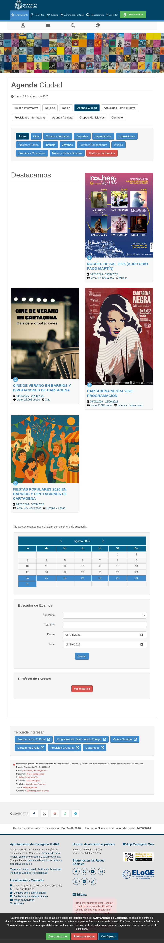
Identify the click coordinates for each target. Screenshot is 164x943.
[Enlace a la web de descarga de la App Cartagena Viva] (138, 854)
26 (65, 578)
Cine (36, 136)
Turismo (54, 15)
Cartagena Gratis (29, 747)
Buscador (113, 15)
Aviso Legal (29, 869)
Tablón (66, 107)
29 (117, 578)
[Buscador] (73, 25)
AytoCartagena (33, 780)
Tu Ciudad (39, 15)
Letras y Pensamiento (93, 144)
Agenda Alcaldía (62, 117)
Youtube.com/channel (36, 784)
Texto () (49, 624)
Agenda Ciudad (87, 107)
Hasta (51, 644)
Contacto (117, 117)
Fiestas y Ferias (28, 144)
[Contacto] (98, 25)
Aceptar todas (58, 936)
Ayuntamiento (21, 15)
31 (27, 584)
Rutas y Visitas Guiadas (67, 153)
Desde (51, 634)
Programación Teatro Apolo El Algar (80, 739)
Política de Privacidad (49, 869)
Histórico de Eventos (102, 153)
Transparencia (97, 15)
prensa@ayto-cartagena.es (35, 770)
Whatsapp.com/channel (38, 791)
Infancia (50, 144)
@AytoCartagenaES (28, 777)
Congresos (93, 747)
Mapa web (15, 869)
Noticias (50, 107)
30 (136, 578)
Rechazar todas (84, 936)
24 (27, 578)
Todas (22, 136)
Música (118, 144)
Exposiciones (126, 136)
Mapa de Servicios (23, 900)
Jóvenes (67, 144)
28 (100, 578)
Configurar (108, 936)
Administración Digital (74, 15)
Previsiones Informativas (29, 117)
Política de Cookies (20, 873)
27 (82, 578)
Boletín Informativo (26, 107)
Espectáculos (103, 136)
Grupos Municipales (92, 117)
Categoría (49, 614)
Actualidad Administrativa (119, 107)
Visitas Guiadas (123, 739)
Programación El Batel (32, 739)
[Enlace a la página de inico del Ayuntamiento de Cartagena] (26, 5)
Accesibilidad (40, 873)
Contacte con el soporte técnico (31, 896)
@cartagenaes (30, 787)
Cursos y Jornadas (58, 136)
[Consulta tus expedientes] (48, 25)
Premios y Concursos (31, 153)
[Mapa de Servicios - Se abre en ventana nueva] (23, 25)
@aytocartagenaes (35, 774)
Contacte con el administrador (30, 892)
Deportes (82, 136)
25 (46, 578)
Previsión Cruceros (63, 747)
